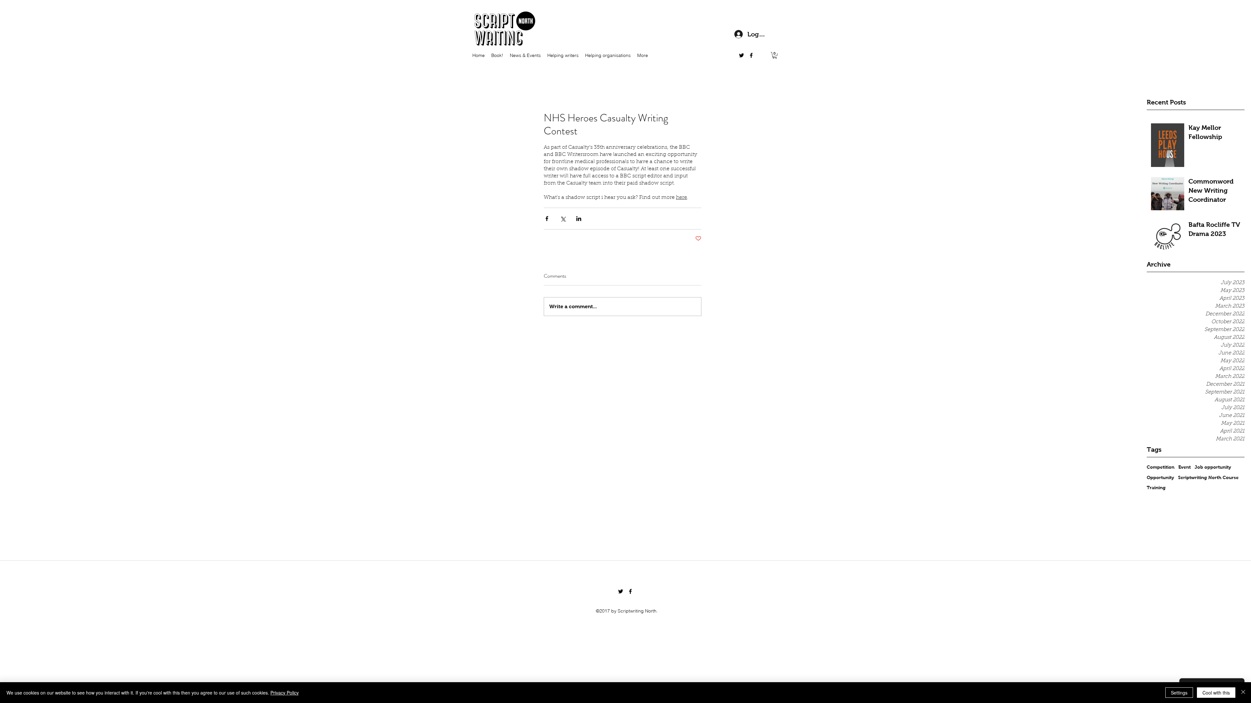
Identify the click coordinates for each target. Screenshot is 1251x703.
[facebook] (751, 55)
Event (1184, 467)
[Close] (1243, 692)
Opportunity (1160, 477)
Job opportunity (1213, 467)
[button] (775, 55)
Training (1156, 487)
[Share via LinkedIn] (579, 218)
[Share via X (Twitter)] (563, 218)
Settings (1179, 692)
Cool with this (1216, 692)
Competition (1160, 467)
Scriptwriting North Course (1208, 477)
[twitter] (741, 55)
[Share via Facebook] (547, 218)
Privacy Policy (284, 692)
